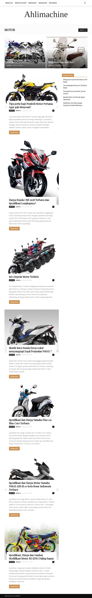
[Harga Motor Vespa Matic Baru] (67, 60)
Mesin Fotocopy (20, 3)
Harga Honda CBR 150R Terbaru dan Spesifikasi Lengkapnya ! (29, 201)
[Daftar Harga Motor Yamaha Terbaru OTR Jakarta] (25, 50)
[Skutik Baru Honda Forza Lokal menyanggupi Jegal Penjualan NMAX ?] (31, 331)
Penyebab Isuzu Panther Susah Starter (74, 92)
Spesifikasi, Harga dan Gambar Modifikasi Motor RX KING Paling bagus (31, 556)
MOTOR (9, 57)
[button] (85, 3)
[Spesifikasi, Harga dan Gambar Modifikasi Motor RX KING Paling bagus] (31, 541)
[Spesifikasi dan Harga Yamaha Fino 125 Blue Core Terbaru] (31, 404)
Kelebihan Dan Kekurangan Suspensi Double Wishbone (72, 104)
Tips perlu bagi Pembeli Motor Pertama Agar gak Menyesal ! (31, 105)
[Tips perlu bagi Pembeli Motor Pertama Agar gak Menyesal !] (31, 91)
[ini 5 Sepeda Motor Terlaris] (31, 257)
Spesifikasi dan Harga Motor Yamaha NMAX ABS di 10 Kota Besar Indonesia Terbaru (30, 486)
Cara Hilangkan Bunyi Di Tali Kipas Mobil (75, 87)
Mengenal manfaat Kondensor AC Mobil (75, 81)
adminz (9, 65)
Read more (14, 132)
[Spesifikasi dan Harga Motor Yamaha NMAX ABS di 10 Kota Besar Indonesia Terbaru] (31, 473)
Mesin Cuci (9, 3)
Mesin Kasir (43, 3)
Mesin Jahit (32, 3)
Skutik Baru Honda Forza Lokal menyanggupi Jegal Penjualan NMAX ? (30, 349)
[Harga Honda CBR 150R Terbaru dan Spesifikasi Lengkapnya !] (31, 172)
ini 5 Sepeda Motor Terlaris (24, 276)
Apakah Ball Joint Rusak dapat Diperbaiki (74, 98)
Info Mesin (53, 3)
